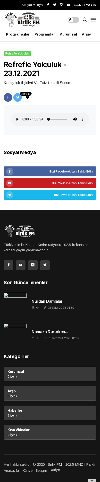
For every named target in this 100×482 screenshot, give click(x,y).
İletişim (41, 470)
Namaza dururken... (50, 331)
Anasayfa (11, 470)
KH (38, 307)
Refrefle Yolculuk (17, 53)
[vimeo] (50, 195)
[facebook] (50, 171)
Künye (27, 470)
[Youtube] (50, 183)
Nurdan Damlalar (47, 301)
